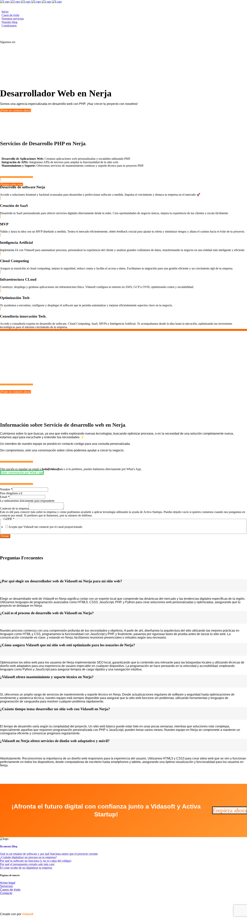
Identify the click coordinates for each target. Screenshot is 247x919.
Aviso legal (7, 882)
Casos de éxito (10, 889)
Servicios (6, 886)
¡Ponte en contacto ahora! (15, 110)
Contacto (6, 893)
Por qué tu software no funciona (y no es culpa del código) (35, 860)
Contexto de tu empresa (14, 508)
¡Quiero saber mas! (11, 184)
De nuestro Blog (8, 846)
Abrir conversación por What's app (22, 472)
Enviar (5, 536)
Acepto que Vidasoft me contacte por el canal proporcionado (45, 526)
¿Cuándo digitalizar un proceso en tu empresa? (28, 857)
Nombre (6, 489)
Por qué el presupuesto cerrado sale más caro (27, 864)
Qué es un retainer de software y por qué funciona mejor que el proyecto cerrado (49, 853)
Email (4, 497)
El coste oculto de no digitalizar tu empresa (26, 867)
